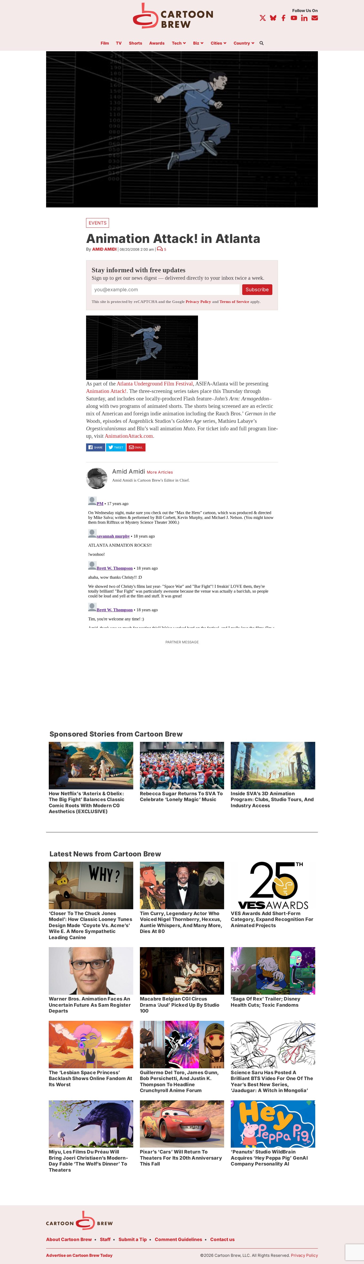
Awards (157, 43)
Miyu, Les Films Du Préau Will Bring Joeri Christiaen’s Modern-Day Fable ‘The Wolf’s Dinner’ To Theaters (88, 1161)
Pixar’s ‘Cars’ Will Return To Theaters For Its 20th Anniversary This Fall (181, 1158)
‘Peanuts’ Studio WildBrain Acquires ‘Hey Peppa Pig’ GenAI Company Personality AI (269, 1158)
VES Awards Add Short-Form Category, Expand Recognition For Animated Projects (272, 919)
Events (98, 223)
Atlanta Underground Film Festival (155, 384)
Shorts (135, 43)
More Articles (160, 472)
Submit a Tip (133, 1239)
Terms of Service (234, 302)
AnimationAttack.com (129, 436)
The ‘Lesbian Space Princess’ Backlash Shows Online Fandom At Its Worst (90, 1078)
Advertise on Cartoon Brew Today (79, 1255)
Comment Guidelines (178, 1239)
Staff (105, 1239)
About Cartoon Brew (69, 1239)
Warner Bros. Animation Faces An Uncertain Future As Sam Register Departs (90, 1005)
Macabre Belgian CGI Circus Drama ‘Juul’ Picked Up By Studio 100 (180, 1005)
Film (105, 43)
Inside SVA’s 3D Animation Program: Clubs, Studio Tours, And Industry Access (272, 799)
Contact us (222, 1239)
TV (119, 43)
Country (242, 43)
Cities (216, 43)
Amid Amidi (104, 249)
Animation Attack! (106, 391)
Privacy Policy (198, 302)
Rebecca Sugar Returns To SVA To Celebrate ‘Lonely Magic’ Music (181, 796)
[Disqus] (182, 561)
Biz (196, 43)
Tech (177, 43)
